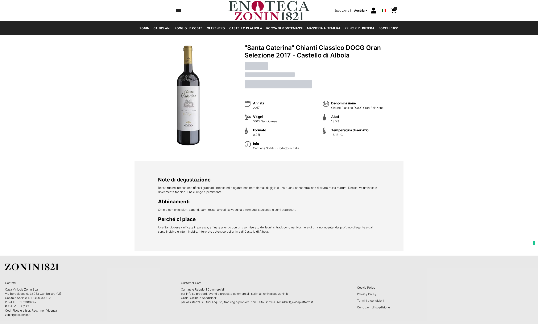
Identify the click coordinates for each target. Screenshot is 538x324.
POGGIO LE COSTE (188, 28)
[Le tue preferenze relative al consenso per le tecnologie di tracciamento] (534, 243)
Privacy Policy (366, 294)
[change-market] (351, 10)
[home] (269, 10)
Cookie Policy (366, 287)
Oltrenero (216, 28)
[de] (384, 5)
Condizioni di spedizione (373, 307)
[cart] (393, 10)
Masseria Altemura (323, 28)
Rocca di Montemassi (284, 28)
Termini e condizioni (370, 300)
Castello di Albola (245, 28)
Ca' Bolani (161, 28)
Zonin (144, 28)
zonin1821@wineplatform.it (295, 302)
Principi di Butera (359, 28)
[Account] (374, 10)
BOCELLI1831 (388, 28)
